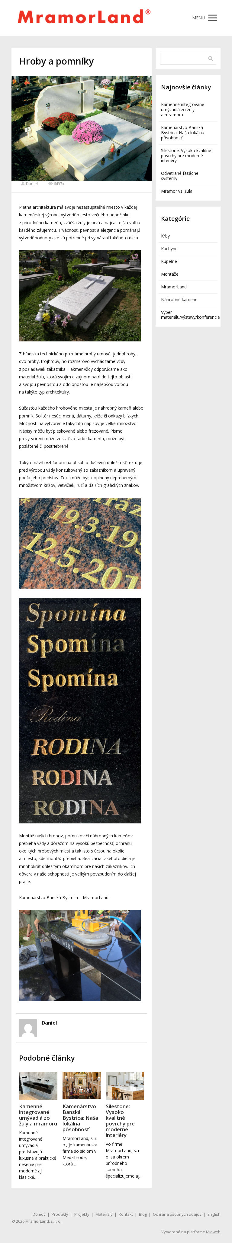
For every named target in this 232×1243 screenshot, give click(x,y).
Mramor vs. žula (176, 191)
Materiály (104, 1214)
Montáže (170, 274)
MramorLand (174, 287)
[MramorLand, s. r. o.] (83, 18)
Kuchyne (169, 248)
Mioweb (213, 1232)
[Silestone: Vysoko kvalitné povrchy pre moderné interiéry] (125, 1086)
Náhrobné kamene (179, 299)
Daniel (32, 183)
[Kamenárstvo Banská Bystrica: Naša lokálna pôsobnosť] (82, 1086)
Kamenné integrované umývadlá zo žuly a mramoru (38, 1115)
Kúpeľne (169, 261)
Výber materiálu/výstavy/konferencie (190, 314)
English (214, 1214)
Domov (39, 1214)
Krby (165, 236)
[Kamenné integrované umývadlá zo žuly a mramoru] (38, 1086)
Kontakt (126, 1214)
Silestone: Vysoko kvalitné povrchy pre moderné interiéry (120, 1120)
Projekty (81, 1214)
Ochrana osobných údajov (177, 1214)
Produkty (60, 1214)
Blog (143, 1214)
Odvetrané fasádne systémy (179, 175)
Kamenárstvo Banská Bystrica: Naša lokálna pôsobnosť (80, 1118)
